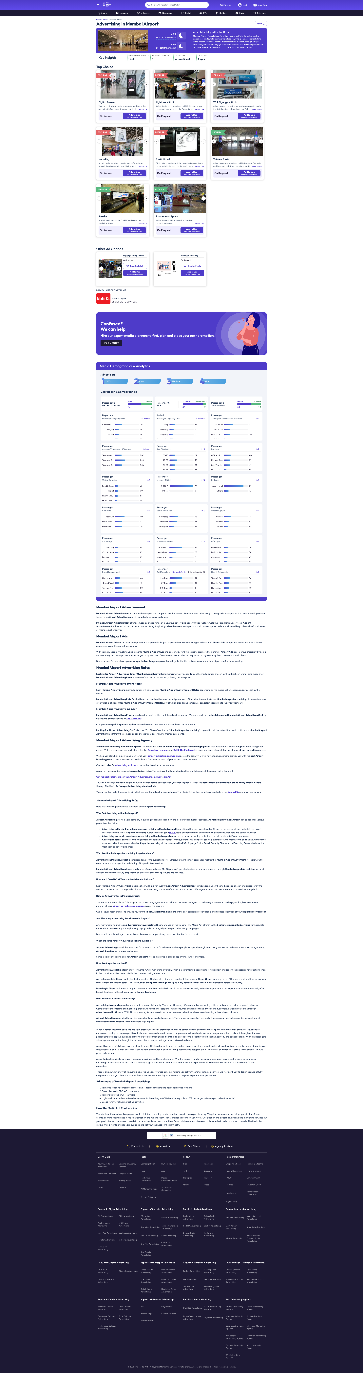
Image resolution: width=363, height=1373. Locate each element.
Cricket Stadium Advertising (233, 1271)
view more (142, 109)
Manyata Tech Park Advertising (255, 1280)
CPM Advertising (126, 1216)
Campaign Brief (148, 1163)
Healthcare (231, 1193)
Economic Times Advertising (168, 1280)
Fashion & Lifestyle (255, 1163)
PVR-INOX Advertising (103, 1271)
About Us (165, 1146)
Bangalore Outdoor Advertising (106, 1317)
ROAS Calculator (168, 1163)
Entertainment (253, 1178)
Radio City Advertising (209, 1234)
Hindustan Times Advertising (168, 1290)
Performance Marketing (104, 1224)
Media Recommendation (169, 1179)
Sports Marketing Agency (254, 1346)
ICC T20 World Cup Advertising (212, 1307)
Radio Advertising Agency (254, 1317)
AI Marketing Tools (149, 1189)
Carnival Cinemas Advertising (106, 1280)
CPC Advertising (105, 1216)
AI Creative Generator (166, 1188)
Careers (122, 1187)
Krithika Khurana (168, 1313)
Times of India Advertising (147, 1271)
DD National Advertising (146, 1217)
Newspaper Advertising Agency (234, 1337)
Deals (100, 1187)
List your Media (125, 1173)
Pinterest (208, 1178)
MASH (143, 1170)
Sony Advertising (168, 1235)
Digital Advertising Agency (255, 1307)
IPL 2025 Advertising (192, 1308)
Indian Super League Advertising (192, 1317)
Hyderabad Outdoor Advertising (107, 1327)
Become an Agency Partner (127, 1165)
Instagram (187, 1178)
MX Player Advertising (124, 1224)
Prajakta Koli (166, 1306)
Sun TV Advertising (169, 1217)
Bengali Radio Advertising (189, 1234)
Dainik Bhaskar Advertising (168, 1271)
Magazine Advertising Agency (235, 1317)
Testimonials (103, 1180)
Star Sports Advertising (146, 1253)
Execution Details (136, 266)
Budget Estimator (148, 1197)
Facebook (208, 1163)
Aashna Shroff (147, 1320)
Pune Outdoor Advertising (125, 1317)
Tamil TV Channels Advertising (169, 1227)
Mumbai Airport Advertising (254, 1217)
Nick (142, 1306)
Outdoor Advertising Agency (235, 1346)
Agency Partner (224, 1146)
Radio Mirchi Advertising (188, 1217)
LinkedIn (208, 1170)
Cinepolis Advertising (128, 1271)
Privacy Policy (125, 1180)
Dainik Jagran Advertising (147, 1290)
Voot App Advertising (107, 1233)
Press (206, 1184)
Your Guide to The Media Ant (106, 1165)
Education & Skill (254, 1184)
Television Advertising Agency (256, 1337)
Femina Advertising (212, 1279)
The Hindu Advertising (146, 1280)
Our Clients (194, 1146)
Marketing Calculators (146, 1179)
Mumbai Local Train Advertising (234, 1280)
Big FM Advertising (212, 1226)
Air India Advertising (235, 1217)
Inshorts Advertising (128, 1240)
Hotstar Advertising (106, 1240)
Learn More (111, 343)
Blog (185, 1163)
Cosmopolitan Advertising (210, 1271)
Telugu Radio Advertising (209, 1217)
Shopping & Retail (233, 1163)
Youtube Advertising (128, 1233)
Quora (186, 1184)
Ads (163, 1170)
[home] (105, 6)
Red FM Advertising (192, 1226)
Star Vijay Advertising (150, 1227)
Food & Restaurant (234, 1170)
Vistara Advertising (234, 1238)
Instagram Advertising (103, 1248)
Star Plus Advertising (150, 1244)
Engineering (231, 1201)
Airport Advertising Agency (234, 1307)
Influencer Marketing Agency (256, 1327)
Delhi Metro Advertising (252, 1271)
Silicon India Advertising (188, 1287)
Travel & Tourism (254, 1170)
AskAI (259, 23)
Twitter (186, 1170)
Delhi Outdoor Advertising (125, 1307)
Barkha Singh (147, 1313)
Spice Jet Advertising (256, 1227)
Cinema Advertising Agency (234, 1327)
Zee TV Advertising (149, 1235)
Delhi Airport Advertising (231, 1227)
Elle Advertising (190, 1279)
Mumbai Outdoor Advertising (105, 1307)
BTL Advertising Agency (233, 1356)
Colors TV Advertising (166, 1243)
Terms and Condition (107, 1173)
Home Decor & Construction (253, 1193)
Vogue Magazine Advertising (211, 1287)
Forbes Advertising (191, 1271)
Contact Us (225, 4)
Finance (229, 1184)
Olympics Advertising (213, 1317)
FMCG (229, 1178)
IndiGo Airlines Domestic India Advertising (253, 1238)
